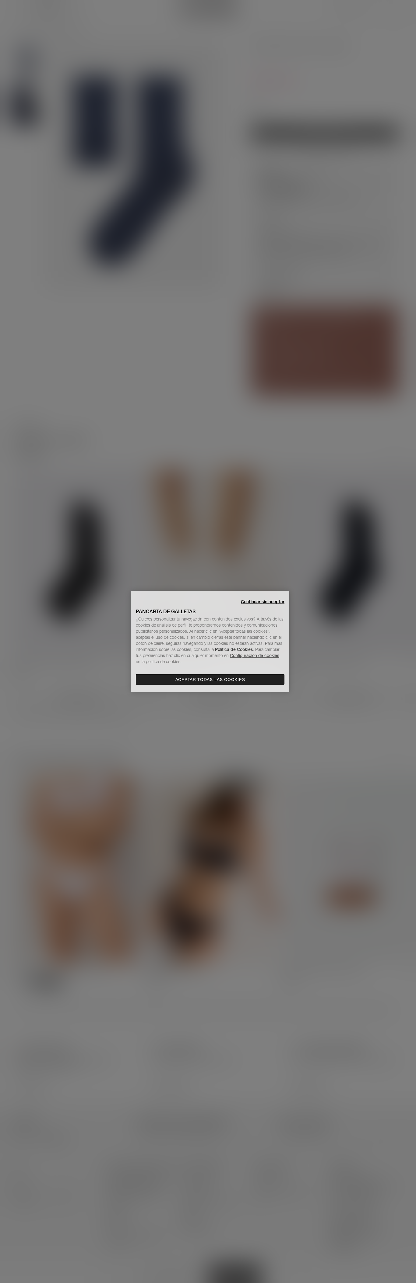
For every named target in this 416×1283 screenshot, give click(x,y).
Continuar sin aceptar (262, 601)
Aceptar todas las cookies (210, 679)
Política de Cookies (234, 649)
